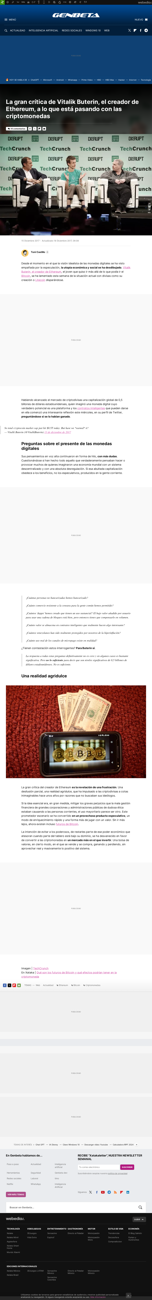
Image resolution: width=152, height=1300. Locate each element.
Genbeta (76, 15)
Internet (133, 80)
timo (57, 1178)
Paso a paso (13, 1164)
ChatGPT (35, 80)
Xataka (10, 1233)
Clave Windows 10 (71, 1144)
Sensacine (52, 1233)
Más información (98, 1297)
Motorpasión (94, 1233)
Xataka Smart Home (13, 1246)
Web (38, 985)
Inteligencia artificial (60, 1165)
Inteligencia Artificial (60, 1185)
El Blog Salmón (135, 1233)
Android (60, 80)
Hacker (121, 80)
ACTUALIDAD (17, 30)
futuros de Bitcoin (67, 824)
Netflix (10, 1184)
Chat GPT (40, 1144)
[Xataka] (2, 2)
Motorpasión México (94, 1272)
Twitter (129, 30)
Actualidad (48, 985)
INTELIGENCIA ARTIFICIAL (43, 30)
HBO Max (109, 80)
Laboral (34, 1178)
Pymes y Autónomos (133, 1238)
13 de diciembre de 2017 (57, 432)
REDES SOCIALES (72, 30)
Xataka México (13, 1271)
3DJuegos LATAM (35, 1271)
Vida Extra (32, 1237)
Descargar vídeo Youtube (96, 1144)
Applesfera (12, 1241)
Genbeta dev (61, 1172)
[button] (39, 252)
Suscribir (127, 1167)
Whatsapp (72, 80)
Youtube (102, 1191)
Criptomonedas (93, 985)
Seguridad (36, 1172)
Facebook (140, 30)
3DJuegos (32, 1233)
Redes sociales (14, 1178)
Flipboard (135, 30)
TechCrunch (41, 968)
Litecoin (40, 280)
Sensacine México (52, 1272)
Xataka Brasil (12, 1275)
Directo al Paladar (76, 1233)
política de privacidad (117, 1173)
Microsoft (47, 80)
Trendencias (113, 1233)
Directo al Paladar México (76, 1272)
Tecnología (146, 80)
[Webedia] (15, 1218)
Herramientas (13, 1172)
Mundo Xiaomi (13, 1252)
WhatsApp (36, 1184)
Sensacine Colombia (52, 1278)
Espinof (50, 1237)
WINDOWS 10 (93, 30)
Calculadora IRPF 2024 (123, 1144)
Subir (137, 1219)
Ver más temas (16, 1194)
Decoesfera (113, 1237)
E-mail (44, 128)
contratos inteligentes (91, 408)
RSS (115, 1191)
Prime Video (87, 80)
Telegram (146, 30)
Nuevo (139, 19)
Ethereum (63, 985)
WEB (106, 30)
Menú (12, 19)
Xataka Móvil (12, 1237)
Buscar (140, 1207)
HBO (99, 80)
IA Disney (53, 1144)
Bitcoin (25, 275)
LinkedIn (127, 1191)
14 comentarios (18, 128)
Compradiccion (115, 1241)
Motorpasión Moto (94, 1238)
